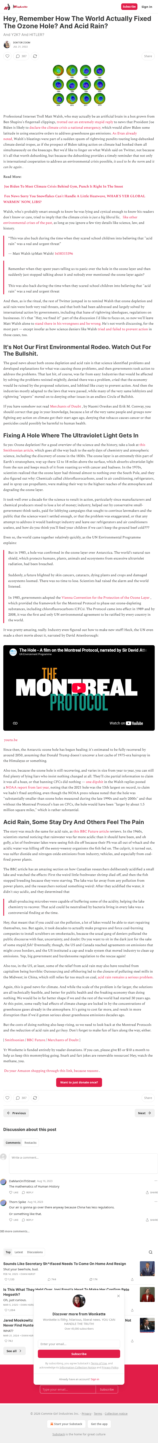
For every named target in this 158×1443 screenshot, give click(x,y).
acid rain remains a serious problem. (125, 977)
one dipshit (94, 782)
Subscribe (129, 6)
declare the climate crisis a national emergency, (65, 127)
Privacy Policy (110, 1367)
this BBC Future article (91, 831)
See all (12, 1351)
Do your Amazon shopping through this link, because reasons (51, 1071)
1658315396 (64, 253)
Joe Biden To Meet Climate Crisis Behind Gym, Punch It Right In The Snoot (63, 186)
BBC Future (36, 1040)
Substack (58, 1434)
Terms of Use (99, 1363)
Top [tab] (8, 1252)
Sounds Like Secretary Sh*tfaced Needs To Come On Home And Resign (64, 1264)
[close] (118, 1296)
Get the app (99, 1424)
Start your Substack (68, 1424)
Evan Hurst (28, 1274)
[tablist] (21, 1143)
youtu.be (10, 740)
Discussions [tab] (35, 1252)
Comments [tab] (13, 1143)
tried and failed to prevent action (123, 329)
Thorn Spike (17, 1202)
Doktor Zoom (21, 42)
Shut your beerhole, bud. (20, 1269)
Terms (98, 1414)
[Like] (7, 56)
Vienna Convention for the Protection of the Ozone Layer (106, 597)
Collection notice (116, 1414)
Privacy (86, 1414)
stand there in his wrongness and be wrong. (68, 323)
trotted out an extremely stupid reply (85, 122)
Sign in (147, 7)
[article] (79, 1271)
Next (142, 1113)
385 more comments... (15, 1231)
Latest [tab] (19, 1252)
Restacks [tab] (30, 1143)
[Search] (150, 1252)
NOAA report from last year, (28, 787)
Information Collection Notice (78, 1367)
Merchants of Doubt (65, 406)
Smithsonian (14, 1040)
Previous (19, 1113)
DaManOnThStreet (22, 1181)
